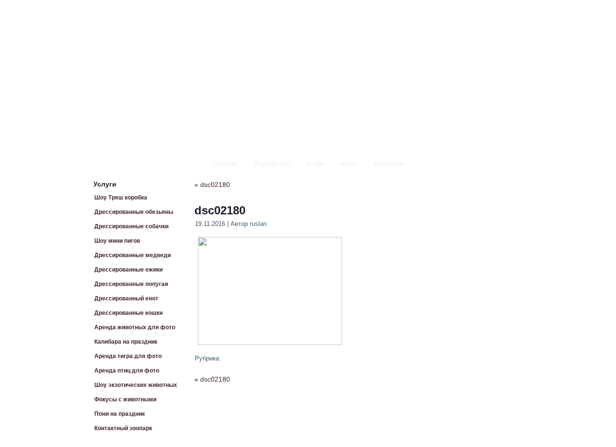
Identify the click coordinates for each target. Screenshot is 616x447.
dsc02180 (215, 184)
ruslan (258, 223)
